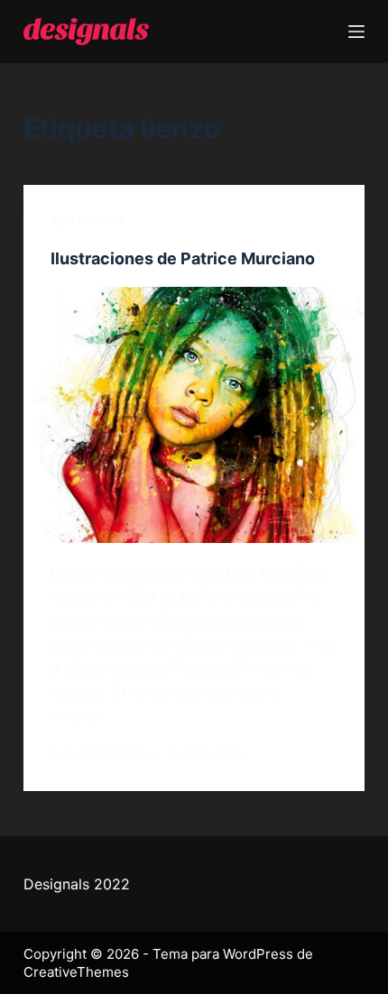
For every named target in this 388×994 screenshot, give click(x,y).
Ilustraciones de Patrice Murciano (183, 258)
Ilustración (88, 220)
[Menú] (356, 31)
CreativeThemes (76, 971)
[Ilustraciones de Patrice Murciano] (194, 415)
